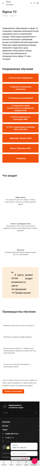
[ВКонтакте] (4, 447)
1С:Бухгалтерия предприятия (21, 78)
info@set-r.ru (9, 438)
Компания (6, 422)
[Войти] (38, 3)
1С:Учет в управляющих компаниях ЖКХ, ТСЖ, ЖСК (20, 128)
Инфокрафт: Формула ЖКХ (21, 138)
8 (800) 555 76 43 (11, 434)
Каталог (5, 426)
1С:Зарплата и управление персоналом (20, 88)
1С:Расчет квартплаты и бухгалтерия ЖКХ (20, 118)
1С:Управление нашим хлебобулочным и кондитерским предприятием (20, 108)
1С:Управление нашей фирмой (20, 98)
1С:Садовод (20, 158)
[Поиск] (34, 3)
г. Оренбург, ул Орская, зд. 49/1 (15, 441)
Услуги (4, 430)
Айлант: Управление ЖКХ (20, 148)
